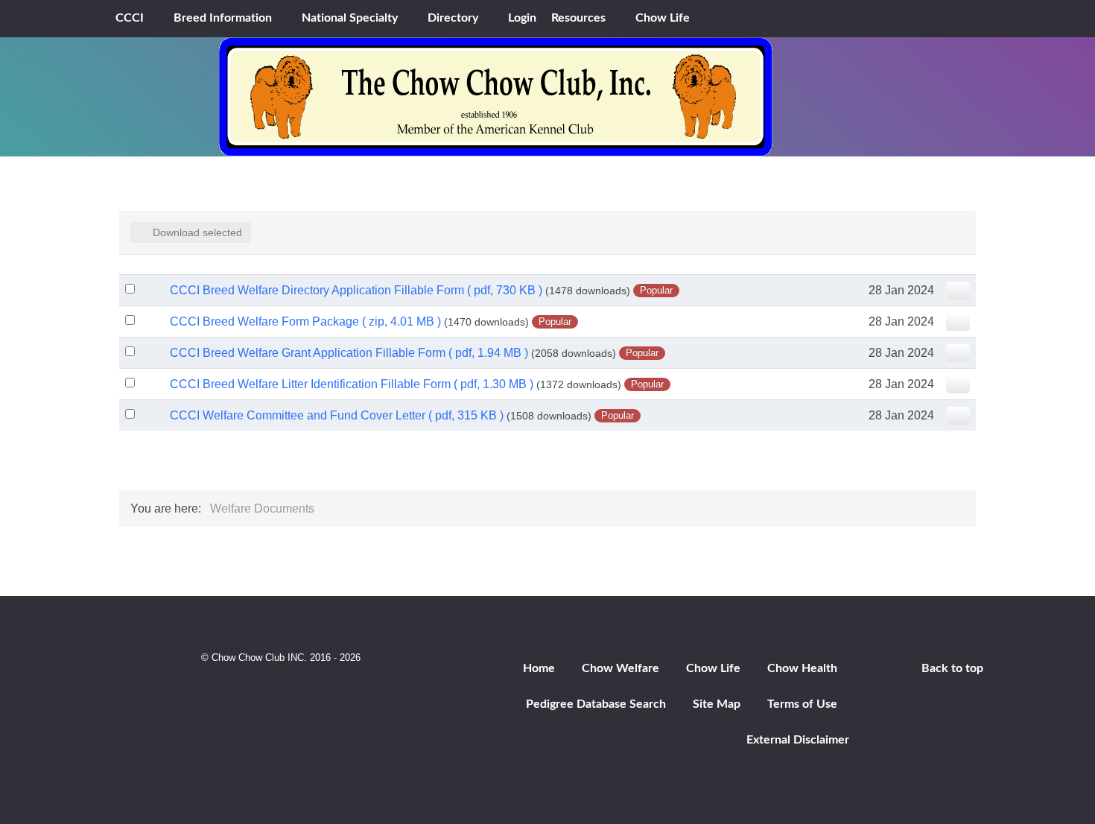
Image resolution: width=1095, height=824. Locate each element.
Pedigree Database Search (596, 704)
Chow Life (713, 668)
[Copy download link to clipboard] (958, 291)
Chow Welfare (620, 668)
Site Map (716, 704)
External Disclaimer (797, 740)
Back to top (952, 668)
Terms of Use (802, 704)
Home (539, 668)
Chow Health (802, 668)
